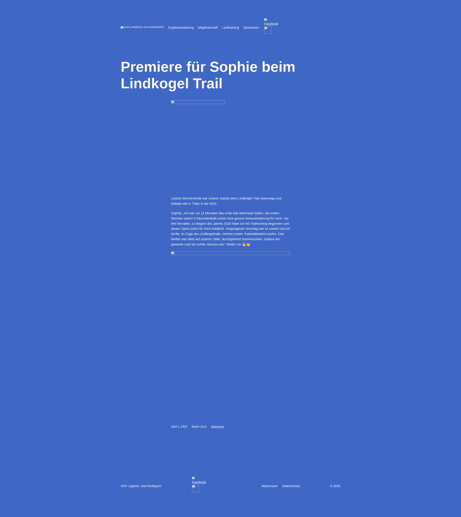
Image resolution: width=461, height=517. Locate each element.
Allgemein (217, 426)
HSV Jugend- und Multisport (141, 486)
